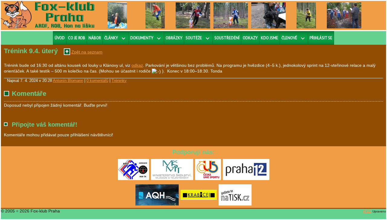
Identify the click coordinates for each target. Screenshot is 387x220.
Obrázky (174, 37)
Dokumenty (141, 37)
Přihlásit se (321, 37)
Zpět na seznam (86, 52)
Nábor (95, 37)
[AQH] (157, 204)
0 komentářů (97, 81)
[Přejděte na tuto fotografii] (117, 15)
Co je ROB (76, 37)
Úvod (60, 37)
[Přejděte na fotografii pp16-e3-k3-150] (306, 15)
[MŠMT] (172, 178)
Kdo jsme (269, 37)
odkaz (137, 65)
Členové (289, 37)
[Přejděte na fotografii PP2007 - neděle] (344, 15)
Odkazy (250, 37)
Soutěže (194, 37)
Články (111, 37)
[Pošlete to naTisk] (235, 204)
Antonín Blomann (68, 81)
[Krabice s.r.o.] (198, 204)
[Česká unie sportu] (208, 178)
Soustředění (226, 37)
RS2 (367, 211)
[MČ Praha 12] (246, 178)
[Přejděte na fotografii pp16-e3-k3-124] (155, 15)
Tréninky (119, 81)
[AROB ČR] (133, 178)
